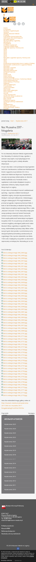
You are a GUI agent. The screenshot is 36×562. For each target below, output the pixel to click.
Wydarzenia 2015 (10, 468)
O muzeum (7, 29)
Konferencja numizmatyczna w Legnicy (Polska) (19, 63)
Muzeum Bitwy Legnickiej (11, 41)
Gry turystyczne (8, 97)
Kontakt (6, 109)
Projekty (6, 35)
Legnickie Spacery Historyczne (13, 48)
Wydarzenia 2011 (10, 485)
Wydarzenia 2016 (10, 463)
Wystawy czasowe (9, 68)
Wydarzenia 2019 (10, 450)
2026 (5, 49)
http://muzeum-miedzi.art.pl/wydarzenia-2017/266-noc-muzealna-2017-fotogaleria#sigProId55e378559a (15, 405)
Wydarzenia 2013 (10, 476)
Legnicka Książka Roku (10, 46)
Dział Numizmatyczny (10, 80)
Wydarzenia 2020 (10, 446)
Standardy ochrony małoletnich (10, 534)
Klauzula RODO (5, 528)
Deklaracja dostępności (8, 531)
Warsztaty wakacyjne (10, 90)
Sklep (5, 103)
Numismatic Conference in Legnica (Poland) (17, 65)
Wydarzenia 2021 (10, 442)
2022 (5, 55)
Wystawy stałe (8, 69)
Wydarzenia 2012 (10, 481)
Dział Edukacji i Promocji (11, 82)
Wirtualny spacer (8, 39)
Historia (6, 32)
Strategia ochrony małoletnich (13, 102)
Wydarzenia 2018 (10, 455)
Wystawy (6, 66)
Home (5, 28)
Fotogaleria (7, 43)
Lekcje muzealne (8, 87)
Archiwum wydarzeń (10, 45)
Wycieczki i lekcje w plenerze (12, 96)
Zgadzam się (18, 560)
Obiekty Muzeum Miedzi (11, 33)
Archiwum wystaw (9, 72)
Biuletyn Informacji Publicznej (15, 506)
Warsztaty (6, 89)
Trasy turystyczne (9, 94)
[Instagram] (19, 24)
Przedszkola (7, 86)
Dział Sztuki (7, 75)
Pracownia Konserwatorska (12, 36)
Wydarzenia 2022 (10, 437)
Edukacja (6, 83)
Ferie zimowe (7, 92)
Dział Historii (7, 76)
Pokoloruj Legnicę (9, 100)
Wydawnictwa (8, 104)
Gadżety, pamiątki (9, 106)
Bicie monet (7, 99)
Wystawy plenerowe (10, 70)
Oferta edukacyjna (9, 85)
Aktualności (7, 42)
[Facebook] (14, 24)
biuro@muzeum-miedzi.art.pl (14, 520)
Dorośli (5, 93)
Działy (5, 73)
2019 (5, 56)
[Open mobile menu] (4, 14)
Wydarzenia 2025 (10, 424)
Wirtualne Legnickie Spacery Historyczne (16, 58)
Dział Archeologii (8, 77)
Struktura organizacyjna (11, 31)
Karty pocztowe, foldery (11, 107)
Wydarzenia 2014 (10, 472)
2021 (5, 60)
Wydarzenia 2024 (10, 429)
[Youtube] (23, 24)
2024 (5, 52)
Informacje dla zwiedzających (13, 38)
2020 (5, 62)
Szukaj (33, 4)
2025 (5, 50)
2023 (5, 53)
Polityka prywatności (7, 526)
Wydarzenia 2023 (10, 433)
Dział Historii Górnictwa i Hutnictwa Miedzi (17, 79)
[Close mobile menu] (4, 16)
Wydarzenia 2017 (13, 133)
